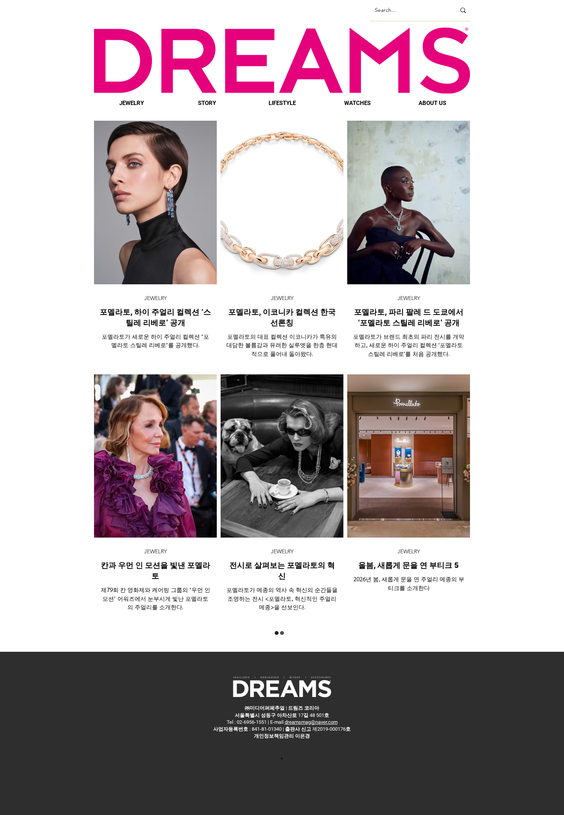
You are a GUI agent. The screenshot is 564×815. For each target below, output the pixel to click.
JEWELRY (155, 298)
